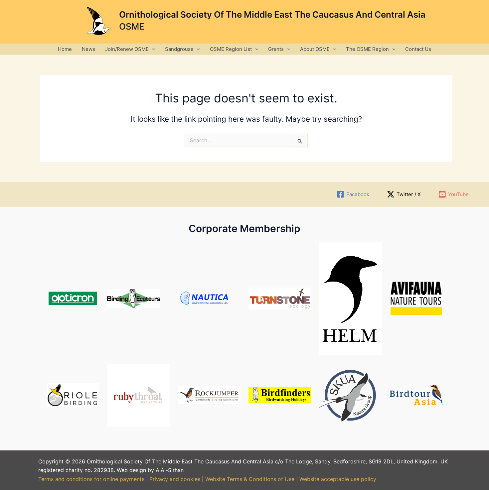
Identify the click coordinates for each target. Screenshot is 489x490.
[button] (152, 49)
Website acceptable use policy (337, 479)
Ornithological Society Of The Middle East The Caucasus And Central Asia (272, 14)
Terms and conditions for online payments (91, 479)
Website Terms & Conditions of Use (249, 479)
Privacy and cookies (175, 479)
